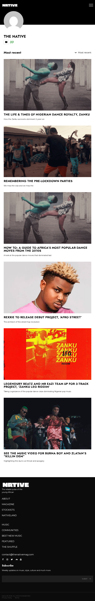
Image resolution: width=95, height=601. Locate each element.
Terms (17, 598)
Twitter (12, 559)
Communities (10, 530)
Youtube (20, 559)
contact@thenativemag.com (18, 554)
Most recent (84, 52)
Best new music (12, 535)
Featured (8, 541)
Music (5, 524)
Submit (85, 579)
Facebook (3, 559)
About (6, 498)
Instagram (7, 559)
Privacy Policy (7, 598)
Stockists (8, 510)
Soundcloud (16, 559)
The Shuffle (9, 547)
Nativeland (9, 515)
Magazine (8, 504)
